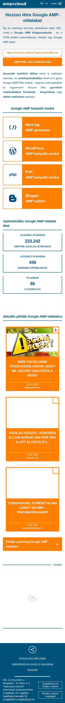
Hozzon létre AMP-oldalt (32, 658)
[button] (44, 3)
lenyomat (32, 669)
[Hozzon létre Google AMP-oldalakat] (14, 4)
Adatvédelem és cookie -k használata (32, 664)
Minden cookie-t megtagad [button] (50, 695)
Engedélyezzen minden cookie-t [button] (50, 685)
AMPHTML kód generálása (32, 61)
